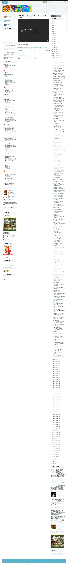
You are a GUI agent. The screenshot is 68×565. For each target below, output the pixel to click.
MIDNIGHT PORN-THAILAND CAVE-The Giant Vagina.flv (58, 356)
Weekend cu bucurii (9, 75)
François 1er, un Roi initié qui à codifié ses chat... (59, 294)
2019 (53, 35)
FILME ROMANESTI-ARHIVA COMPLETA (60, 486)
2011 (53, 51)
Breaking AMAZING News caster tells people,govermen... (58, 174)
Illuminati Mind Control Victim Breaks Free (58, 145)
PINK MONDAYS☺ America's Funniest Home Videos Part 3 (59, 314)
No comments (32, 17)
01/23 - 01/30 (56, 450)
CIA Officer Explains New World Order (32, 16)
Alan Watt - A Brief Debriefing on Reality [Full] (58, 350)
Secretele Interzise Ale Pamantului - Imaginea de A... (58, 85)
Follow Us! (8, 20)
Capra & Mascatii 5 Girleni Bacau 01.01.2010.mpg (58, 196)
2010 (53, 459)
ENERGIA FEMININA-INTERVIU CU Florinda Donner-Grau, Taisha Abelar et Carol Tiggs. (58, 517)
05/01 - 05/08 (56, 422)
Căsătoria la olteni (8, 125)
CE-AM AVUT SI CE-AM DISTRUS (57, 266)
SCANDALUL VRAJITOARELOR (57, 232)
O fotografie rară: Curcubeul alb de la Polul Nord (59, 263)
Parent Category (28, 12)
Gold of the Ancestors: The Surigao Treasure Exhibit (58, 106)
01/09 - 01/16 (56, 454)
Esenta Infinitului (8, 178)
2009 (53, 461)
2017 (53, 39)
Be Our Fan (8, 24)
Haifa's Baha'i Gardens (57, 82)
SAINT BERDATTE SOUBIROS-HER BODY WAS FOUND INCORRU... (58, 328)
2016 (53, 41)
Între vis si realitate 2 (9, 74)
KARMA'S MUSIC (7, 215)
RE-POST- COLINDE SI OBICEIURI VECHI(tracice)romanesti (58, 244)
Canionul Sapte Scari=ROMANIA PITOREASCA (56, 109)
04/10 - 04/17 (56, 428)
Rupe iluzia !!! (55, 331)
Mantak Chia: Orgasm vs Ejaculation (58, 89)
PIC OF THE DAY (56, 138)
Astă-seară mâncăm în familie (10, 139)
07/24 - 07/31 (56, 398)
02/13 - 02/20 (56, 444)
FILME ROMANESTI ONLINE (9, 45)
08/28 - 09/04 (56, 387)
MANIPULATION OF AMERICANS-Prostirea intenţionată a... (58, 303)
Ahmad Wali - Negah (57, 209)
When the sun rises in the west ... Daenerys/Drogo (59, 153)
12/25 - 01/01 (56, 53)
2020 (53, 33)
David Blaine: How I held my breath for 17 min (58, 272)
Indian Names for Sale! (57, 226)
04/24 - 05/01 (56, 424)
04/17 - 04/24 (56, 426)
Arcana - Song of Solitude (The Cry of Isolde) (59, 248)
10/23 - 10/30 (56, 371)
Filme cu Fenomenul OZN (10, 179)
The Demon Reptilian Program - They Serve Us (59, 71)
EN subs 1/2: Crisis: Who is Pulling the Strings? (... (58, 241)
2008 (53, 463)
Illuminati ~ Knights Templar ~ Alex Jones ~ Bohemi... (58, 101)
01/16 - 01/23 (56, 452)
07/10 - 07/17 (56, 402)
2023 (53, 27)
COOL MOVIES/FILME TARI (9, 52)
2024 (53, 25)
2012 (53, 49)
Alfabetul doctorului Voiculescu (59, 76)
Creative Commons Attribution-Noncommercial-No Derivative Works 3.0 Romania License (10, 237)
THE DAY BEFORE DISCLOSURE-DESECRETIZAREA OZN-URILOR (58, 216)
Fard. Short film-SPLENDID (58, 193)
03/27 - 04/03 (56, 432)
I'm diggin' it (8, 124)
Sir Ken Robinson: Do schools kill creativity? (58, 260)
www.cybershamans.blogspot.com (9, 240)
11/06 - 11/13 (56, 367)
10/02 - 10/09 (56, 377)
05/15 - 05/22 (56, 418)
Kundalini (7, 94)
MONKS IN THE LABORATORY (56, 291)
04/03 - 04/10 (56, 430)
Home (5, 2)
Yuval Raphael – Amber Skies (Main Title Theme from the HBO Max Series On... (60, 494)
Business (10, 12)
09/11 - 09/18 (56, 383)
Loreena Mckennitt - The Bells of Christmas (58, 60)
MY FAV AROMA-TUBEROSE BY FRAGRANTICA (59, 470)
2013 (53, 47)
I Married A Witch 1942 (57, 103)
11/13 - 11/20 (56, 365)
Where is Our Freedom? (57, 179)
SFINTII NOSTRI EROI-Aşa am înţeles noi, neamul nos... (58, 161)
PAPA (54, 256)
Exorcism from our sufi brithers (60, 500)
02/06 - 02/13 (56, 446)
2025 (53, 23)
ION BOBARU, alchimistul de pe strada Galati (58, 165)
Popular (53, 16)
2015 (53, 43)
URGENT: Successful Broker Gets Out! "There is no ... (58, 275)
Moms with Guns (56, 118)
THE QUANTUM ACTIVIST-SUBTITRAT (58, 337)
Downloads (18, 12)
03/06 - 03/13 (56, 438)
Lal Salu (54, 158)
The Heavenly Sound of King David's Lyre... (58, 168)
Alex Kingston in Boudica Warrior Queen (58, 202)
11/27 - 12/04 (56, 361)
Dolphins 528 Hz (56, 207)
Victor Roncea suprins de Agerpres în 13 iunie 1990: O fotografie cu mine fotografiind (10, 119)
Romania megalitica (9, 128)
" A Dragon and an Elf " (57, 80)
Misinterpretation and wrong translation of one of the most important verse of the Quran (10, 145)
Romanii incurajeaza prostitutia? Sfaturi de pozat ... (59, 135)
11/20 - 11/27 (56, 363)
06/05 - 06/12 (56, 412)
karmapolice (12, 234)
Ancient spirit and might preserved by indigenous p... (59, 188)
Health (43, 12)
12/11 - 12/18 (56, 57)
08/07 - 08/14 (56, 393)
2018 (53, 37)
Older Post (48, 50)
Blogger (12, 265)
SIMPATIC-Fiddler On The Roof (59, 254)
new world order (31, 47)
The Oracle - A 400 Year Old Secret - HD (58, 325)
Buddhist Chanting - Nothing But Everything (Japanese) (58, 171)
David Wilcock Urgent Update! (58, 181)
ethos (6, 70)
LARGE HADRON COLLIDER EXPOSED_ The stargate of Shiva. (59, 223)
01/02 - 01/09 (56, 456)
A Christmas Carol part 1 (57, 68)
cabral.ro (7, 111)
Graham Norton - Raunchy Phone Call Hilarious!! (58, 229)
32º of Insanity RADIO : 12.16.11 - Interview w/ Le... (59, 98)
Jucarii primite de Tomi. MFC (10, 95)
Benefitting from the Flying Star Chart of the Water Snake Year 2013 (57, 508)
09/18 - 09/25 (56, 381)
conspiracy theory (26, 47)
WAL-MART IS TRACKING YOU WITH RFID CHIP (58, 74)
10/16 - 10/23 (56, 373)
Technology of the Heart (10, 143)
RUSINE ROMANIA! (57, 142)
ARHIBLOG (7, 64)
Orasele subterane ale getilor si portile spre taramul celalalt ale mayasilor (10, 174)
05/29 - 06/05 (56, 414)
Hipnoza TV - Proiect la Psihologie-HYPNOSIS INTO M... (59, 310)
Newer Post (20, 50)
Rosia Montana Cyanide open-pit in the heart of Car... (58, 353)
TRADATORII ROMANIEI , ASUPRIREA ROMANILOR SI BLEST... (58, 343)
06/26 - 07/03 (56, 406)
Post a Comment (21, 55)
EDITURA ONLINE (56, 123)
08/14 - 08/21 (56, 391)
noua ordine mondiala (37, 47)
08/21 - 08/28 (56, 389)
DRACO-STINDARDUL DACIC (57, 478)
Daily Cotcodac (8, 138)
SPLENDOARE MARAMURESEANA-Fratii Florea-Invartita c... (58, 126)
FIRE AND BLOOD (56, 277)
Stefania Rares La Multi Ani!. (58, 129)
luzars (6, 165)
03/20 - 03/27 (56, 434)
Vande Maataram (56, 140)
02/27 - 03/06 (56, 440)
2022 (53, 29)
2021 (53, 31)
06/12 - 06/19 (56, 410)
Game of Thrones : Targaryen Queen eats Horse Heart (58, 318)
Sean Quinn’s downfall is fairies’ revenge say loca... (58, 205)
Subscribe (8, 16)
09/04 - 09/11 (56, 385)
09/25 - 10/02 (56, 379)
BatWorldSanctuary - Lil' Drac (58, 252)
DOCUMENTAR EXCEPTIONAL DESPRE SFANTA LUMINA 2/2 (58, 321)
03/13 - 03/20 (56, 436)
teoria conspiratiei (44, 47)
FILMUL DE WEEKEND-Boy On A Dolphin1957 (58, 66)
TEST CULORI (56, 282)
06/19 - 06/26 (56, 408)
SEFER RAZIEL (56, 156)
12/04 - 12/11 (56, 359)
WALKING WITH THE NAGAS (59, 78)
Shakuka (7, 79)
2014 (53, 45)
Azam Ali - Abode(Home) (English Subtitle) (57, 280)
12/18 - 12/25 (56, 55)
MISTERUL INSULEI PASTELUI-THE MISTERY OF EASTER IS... (58, 184)
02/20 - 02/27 (56, 442)
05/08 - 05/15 (56, 420)
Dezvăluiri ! (7, 99)
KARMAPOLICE (12, 6)
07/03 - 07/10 (56, 404)
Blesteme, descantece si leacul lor (60, 526)
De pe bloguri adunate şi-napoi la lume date (10, 184)
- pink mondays (8, 71)
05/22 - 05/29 (56, 416)
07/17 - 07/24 (56, 400)
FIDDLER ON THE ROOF (58, 250)
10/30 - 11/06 (56, 369)
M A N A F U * (8, 87)
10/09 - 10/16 (56, 375)
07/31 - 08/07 (56, 395)
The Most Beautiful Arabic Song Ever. (58, 212)
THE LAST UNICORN (57, 147)
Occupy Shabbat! (56, 177)
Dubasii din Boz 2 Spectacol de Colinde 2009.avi (59, 191)
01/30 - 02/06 (56, 448)
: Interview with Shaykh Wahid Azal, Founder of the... (59, 297)
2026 (53, 21)
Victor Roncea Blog (9, 117)
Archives (58, 16)
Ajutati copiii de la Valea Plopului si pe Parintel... (58, 238)
